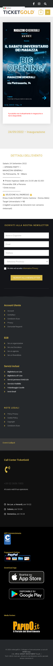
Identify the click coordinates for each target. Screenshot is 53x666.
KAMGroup (27, 652)
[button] (45, 4)
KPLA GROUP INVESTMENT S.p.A (27, 654)
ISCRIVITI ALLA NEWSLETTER (26, 278)
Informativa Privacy (30, 268)
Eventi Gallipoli (9, 443)
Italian (8, 8)
